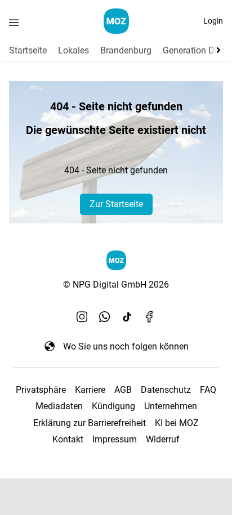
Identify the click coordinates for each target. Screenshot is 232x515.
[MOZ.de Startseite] (116, 21)
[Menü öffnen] (14, 22)
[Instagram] (82, 317)
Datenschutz (166, 389)
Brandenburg (125, 50)
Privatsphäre (41, 389)
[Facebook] (150, 317)
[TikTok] (127, 317)
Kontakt (67, 439)
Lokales (73, 50)
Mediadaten (59, 406)
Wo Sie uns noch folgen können (126, 346)
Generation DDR (194, 50)
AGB (123, 389)
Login (213, 20)
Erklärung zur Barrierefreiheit (89, 423)
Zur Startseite (116, 204)
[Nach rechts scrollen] (216, 50)
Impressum (114, 439)
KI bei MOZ (177, 423)
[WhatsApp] (105, 317)
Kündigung (113, 406)
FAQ (208, 389)
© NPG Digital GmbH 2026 (116, 284)
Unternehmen (170, 406)
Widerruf (163, 439)
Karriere (90, 389)
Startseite (28, 50)
